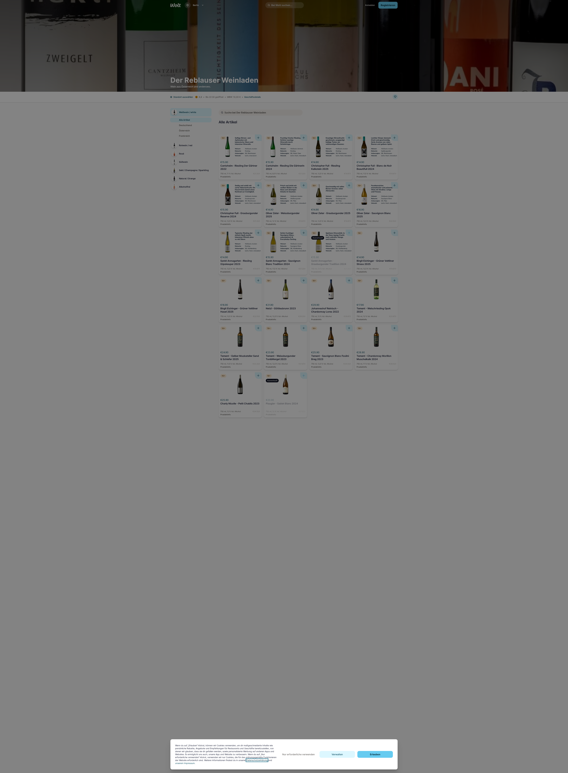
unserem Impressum (185, 763)
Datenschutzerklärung (257, 760)
